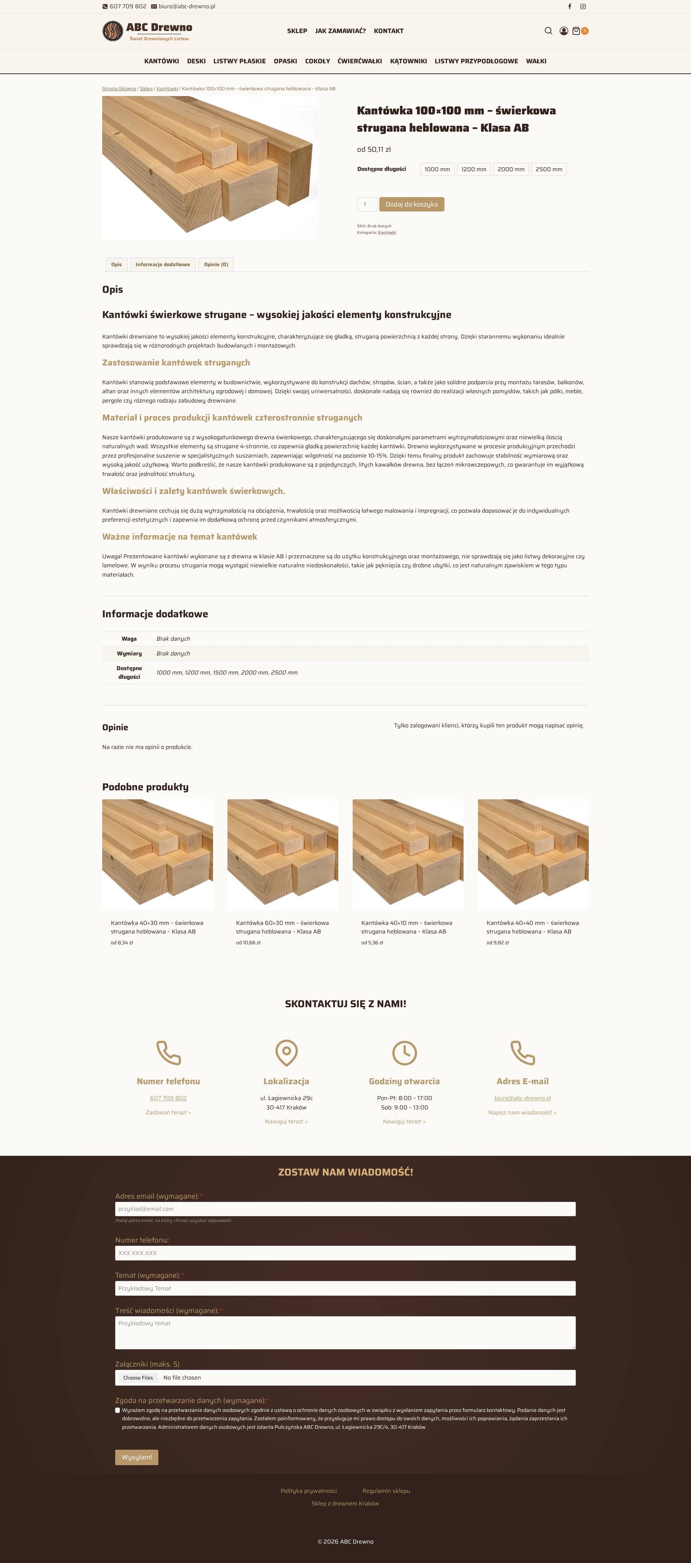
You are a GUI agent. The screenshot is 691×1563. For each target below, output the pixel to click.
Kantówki (161, 61)
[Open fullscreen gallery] (311, 232)
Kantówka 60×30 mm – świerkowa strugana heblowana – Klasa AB (282, 927)
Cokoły (317, 61)
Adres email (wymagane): (159, 1196)
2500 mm (549, 169)
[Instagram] (583, 6)
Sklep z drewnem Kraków (345, 1503)
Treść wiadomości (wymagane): (169, 1310)
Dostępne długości (381, 168)
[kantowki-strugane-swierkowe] (210, 168)
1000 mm (437, 169)
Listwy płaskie (239, 61)
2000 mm (511, 169)
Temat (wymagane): (149, 1275)
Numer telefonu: (142, 1240)
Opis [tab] (116, 264)
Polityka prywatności (309, 1490)
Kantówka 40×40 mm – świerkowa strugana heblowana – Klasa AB (533, 927)
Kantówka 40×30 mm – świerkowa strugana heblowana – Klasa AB (157, 927)
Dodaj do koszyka (412, 204)
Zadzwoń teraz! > (168, 1112)
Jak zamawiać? (340, 31)
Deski (196, 61)
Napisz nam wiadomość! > (522, 1112)
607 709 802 (168, 1098)
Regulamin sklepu (386, 1490)
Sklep (297, 31)
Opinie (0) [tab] (216, 264)
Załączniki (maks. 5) (147, 1364)
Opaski (285, 61)
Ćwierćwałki (360, 61)
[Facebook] (569, 6)
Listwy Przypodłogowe (476, 61)
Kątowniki (408, 61)
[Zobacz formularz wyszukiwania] (548, 30)
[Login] (564, 31)
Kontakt (389, 31)
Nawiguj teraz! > (286, 1121)
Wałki (536, 61)
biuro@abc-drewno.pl (522, 1098)
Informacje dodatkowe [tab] (163, 264)
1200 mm (474, 169)
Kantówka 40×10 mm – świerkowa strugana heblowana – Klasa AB (406, 927)
